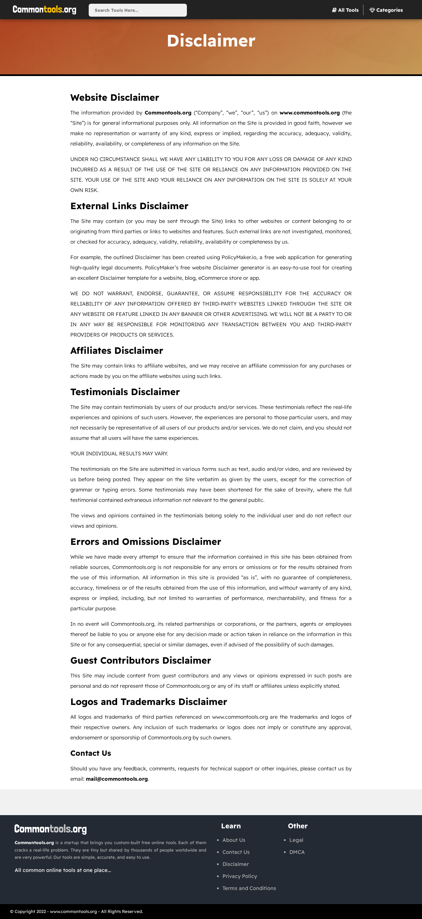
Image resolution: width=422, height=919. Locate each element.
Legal (296, 840)
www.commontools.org (73, 911)
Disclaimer (226, 267)
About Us (233, 840)
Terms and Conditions (249, 888)
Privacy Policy (239, 876)
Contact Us (236, 852)
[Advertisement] (211, 802)
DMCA (297, 852)
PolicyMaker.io (239, 257)
